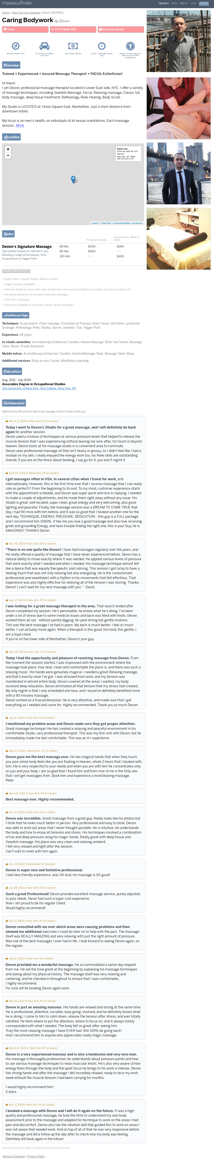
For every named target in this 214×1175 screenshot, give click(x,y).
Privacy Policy (36, 1156)
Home (5, 12)
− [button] (8, 155)
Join (193, 3)
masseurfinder (17, 4)
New (174, 3)
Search (164, 3)
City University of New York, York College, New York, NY (39, 388)
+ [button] (8, 149)
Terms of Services (14, 1156)
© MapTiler (105, 223)
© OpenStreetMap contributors (127, 223)
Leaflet (94, 223)
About (184, 3)
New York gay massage (26, 12)
